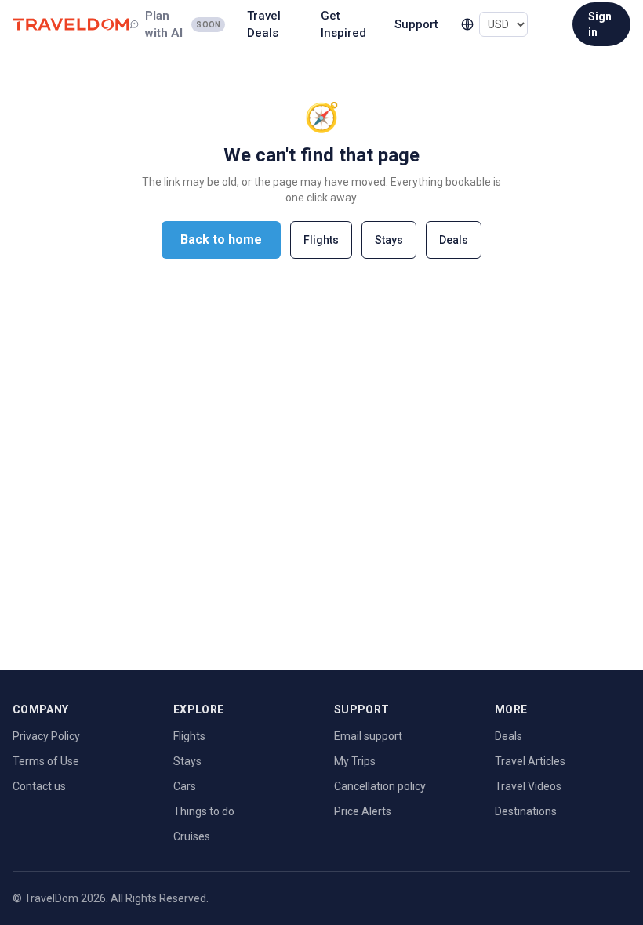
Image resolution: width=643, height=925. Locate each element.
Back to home (221, 239)
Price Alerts (362, 811)
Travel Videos (528, 786)
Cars (184, 786)
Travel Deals (264, 25)
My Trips (355, 761)
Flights (321, 240)
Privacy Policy (46, 736)
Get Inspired (343, 25)
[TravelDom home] (71, 24)
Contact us (39, 786)
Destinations (526, 811)
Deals (453, 240)
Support (416, 24)
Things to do (203, 811)
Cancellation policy (380, 786)
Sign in (600, 24)
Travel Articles (530, 761)
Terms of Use (46, 761)
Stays (389, 240)
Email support (368, 736)
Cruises (191, 836)
